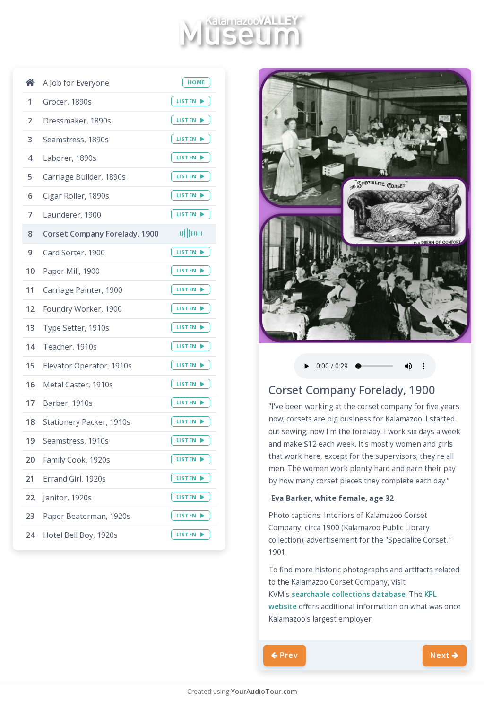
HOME (196, 82)
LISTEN (187, 101)
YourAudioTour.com (264, 691)
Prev (289, 655)
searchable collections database (349, 594)
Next (440, 655)
